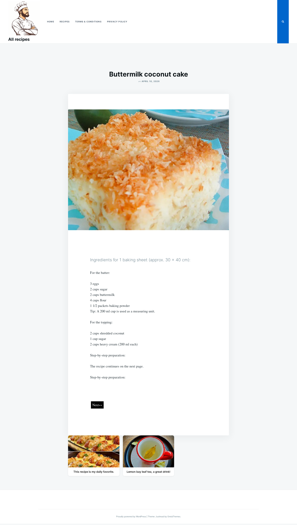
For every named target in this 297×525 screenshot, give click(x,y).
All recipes (19, 39)
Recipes (65, 21)
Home (50, 21)
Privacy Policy (117, 21)
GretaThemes (173, 516)
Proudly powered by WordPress (131, 516)
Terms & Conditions (88, 21)
